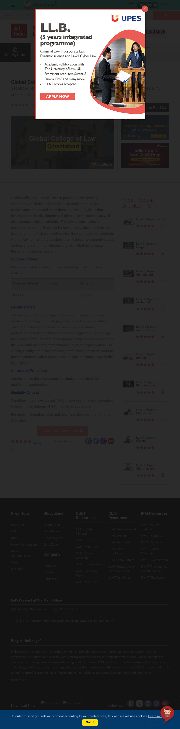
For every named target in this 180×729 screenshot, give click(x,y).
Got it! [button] (90, 722)
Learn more (156, 716)
